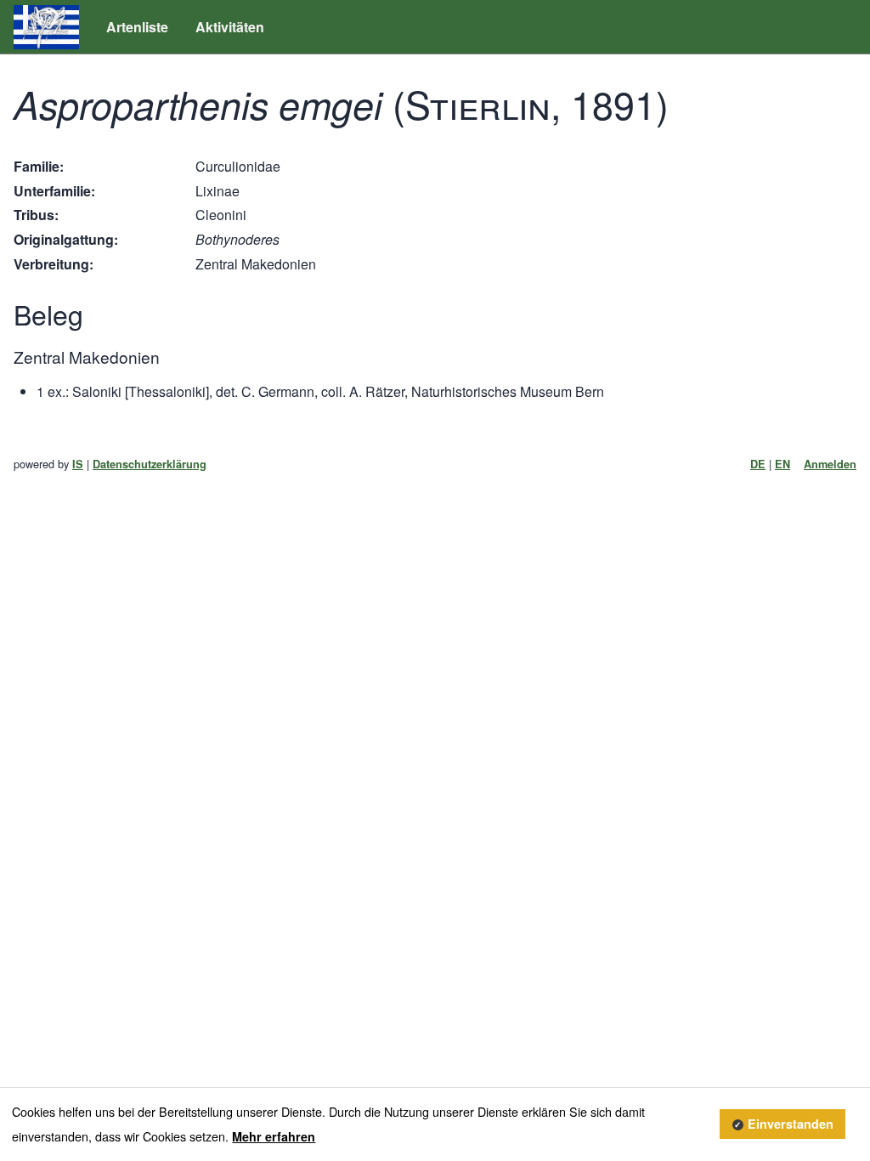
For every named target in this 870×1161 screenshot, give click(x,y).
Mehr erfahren (273, 1136)
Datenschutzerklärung (149, 464)
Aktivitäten (229, 27)
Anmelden (830, 464)
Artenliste (137, 27)
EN (782, 464)
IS (77, 464)
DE (757, 464)
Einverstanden (790, 1123)
